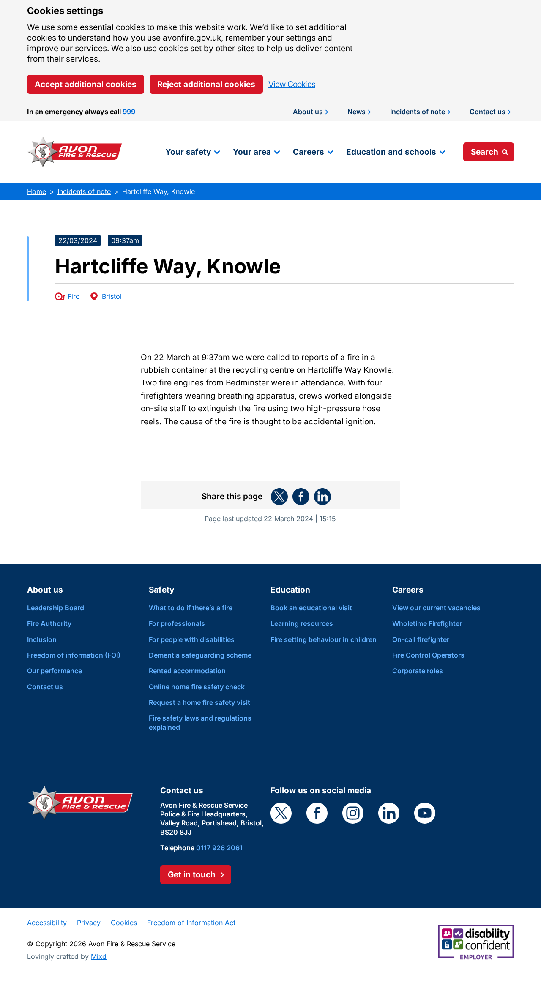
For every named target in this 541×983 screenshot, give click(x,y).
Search (484, 152)
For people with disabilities (192, 639)
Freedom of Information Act (191, 922)
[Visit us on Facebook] (317, 813)
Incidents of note (417, 111)
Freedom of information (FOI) (73, 655)
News (356, 111)
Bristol (112, 296)
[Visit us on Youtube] (424, 813)
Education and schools (391, 152)
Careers (308, 152)
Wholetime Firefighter (427, 623)
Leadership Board (55, 607)
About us (308, 111)
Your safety (188, 152)
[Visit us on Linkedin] (388, 813)
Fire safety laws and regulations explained (200, 722)
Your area (252, 152)
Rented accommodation (187, 670)
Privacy (89, 922)
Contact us (487, 111)
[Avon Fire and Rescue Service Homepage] (75, 152)
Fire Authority (49, 623)
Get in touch (192, 874)
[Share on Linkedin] (322, 496)
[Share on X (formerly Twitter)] (279, 496)
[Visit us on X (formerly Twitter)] (281, 813)
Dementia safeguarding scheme (200, 655)
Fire (73, 296)
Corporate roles (417, 670)
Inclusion (42, 639)
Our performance (54, 670)
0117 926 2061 (219, 848)
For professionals (177, 623)
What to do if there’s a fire (190, 607)
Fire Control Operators (428, 655)
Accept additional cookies (86, 84)
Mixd (99, 956)
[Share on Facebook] (300, 496)
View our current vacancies (436, 607)
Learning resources (301, 623)
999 (129, 111)
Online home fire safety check (197, 687)
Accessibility (47, 922)
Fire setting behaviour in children (323, 639)
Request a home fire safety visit (199, 702)
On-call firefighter (420, 639)
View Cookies (291, 84)
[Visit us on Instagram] (352, 813)
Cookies (124, 922)
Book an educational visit (311, 607)
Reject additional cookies (206, 84)
